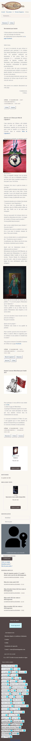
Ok (2, 737)
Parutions (19, 696)
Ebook (15, 669)
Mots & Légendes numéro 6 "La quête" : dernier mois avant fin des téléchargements (15, 574)
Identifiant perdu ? (6, 564)
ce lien (7, 404)
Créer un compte (5, 562)
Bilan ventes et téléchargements (17, 684)
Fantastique (4, 690)
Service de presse (18, 712)
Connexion (6, 558)
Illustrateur (4, 23)
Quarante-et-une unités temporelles (15, 497)
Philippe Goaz (5, 718)
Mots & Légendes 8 (6, 706)
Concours (21, 436)
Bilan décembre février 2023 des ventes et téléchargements (15, 590)
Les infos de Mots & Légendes (12, 584)
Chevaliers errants (6, 712)
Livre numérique (6, 669)
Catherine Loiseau (18, 702)
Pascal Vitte (15, 718)
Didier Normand (17, 699)
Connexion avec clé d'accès (15, 552)
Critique (17, 678)
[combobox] (15, 16)
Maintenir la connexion (9, 556)
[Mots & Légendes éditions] (12, 5)
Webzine (4, 696)
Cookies (7, 639)
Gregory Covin (5, 693)
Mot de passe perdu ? (6, 566)
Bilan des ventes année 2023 (11, 582)
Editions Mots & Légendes (8, 666)
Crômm (11, 23)
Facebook (18, 343)
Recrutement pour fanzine (10, 28)
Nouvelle (21, 681)
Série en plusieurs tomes (18, 687)
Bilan (12, 690)
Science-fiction (5, 687)
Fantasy (24, 693)
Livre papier (5, 672)
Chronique (12, 681)
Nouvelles (13, 675)
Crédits (6, 642)
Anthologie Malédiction (20, 706)
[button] (29, 5)
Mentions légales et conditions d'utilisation (16, 636)
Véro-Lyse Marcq (13, 715)
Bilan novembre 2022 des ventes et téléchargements (13, 607)
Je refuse (10, 737)
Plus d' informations (15, 740)
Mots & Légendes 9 (9, 357)
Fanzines (13, 107)
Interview (7, 360)
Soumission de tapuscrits (11, 646)
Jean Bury (4, 684)
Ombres (15, 458)
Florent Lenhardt (6, 702)
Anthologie (4, 675)
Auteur (11, 696)
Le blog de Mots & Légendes (11, 577)
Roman (13, 672)
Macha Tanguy (14, 709)
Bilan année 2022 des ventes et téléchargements (12, 598)
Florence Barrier (6, 699)
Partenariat (4, 709)
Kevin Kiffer (16, 693)
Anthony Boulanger (6, 678)
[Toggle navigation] (26, 5)
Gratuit (3, 715)
